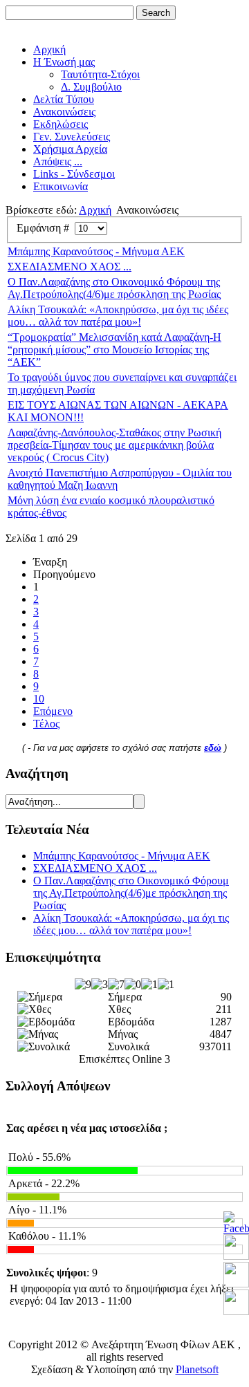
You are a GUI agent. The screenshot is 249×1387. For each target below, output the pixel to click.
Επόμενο (53, 711)
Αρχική (49, 49)
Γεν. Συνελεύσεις (71, 136)
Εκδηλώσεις (60, 124)
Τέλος (46, 723)
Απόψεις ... (57, 161)
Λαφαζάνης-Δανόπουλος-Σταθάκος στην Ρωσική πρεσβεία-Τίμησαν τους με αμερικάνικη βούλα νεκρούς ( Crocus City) (114, 445)
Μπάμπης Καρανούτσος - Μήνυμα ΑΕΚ (96, 251)
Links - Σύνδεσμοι (74, 174)
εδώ (212, 748)
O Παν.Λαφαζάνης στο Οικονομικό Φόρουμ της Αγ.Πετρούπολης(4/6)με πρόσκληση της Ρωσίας (114, 288)
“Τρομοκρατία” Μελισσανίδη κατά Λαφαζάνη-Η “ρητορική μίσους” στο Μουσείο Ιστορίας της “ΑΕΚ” (114, 349)
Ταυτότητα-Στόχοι (100, 74)
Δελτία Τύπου (63, 99)
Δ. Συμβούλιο (91, 87)
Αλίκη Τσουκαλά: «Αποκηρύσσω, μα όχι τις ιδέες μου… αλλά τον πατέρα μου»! (118, 316)
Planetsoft (197, 1369)
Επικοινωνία (60, 186)
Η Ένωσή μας (64, 62)
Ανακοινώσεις (64, 112)
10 (38, 699)
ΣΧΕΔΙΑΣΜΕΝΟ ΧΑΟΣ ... (69, 266)
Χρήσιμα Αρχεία (70, 149)
